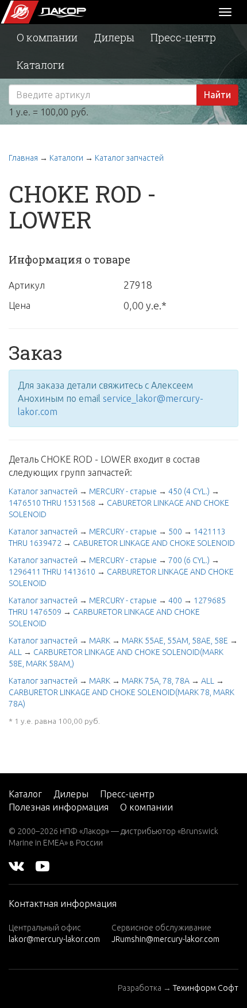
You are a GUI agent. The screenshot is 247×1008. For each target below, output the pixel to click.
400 (175, 600)
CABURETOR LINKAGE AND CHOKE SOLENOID (154, 543)
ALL (15, 652)
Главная (23, 157)
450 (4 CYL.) (189, 491)
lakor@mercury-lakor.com (54, 939)
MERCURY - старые (123, 491)
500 (175, 531)
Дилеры (114, 37)
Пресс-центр (183, 37)
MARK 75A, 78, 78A (156, 680)
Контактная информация (63, 903)
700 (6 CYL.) (189, 560)
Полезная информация (59, 807)
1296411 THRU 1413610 (52, 571)
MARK (99, 640)
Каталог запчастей (129, 157)
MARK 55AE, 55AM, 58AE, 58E (175, 640)
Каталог (25, 794)
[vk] (16, 865)
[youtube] (42, 865)
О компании (47, 37)
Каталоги (40, 65)
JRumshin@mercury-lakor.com (165, 939)
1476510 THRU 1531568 (52, 502)
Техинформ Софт (205, 988)
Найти (217, 95)
